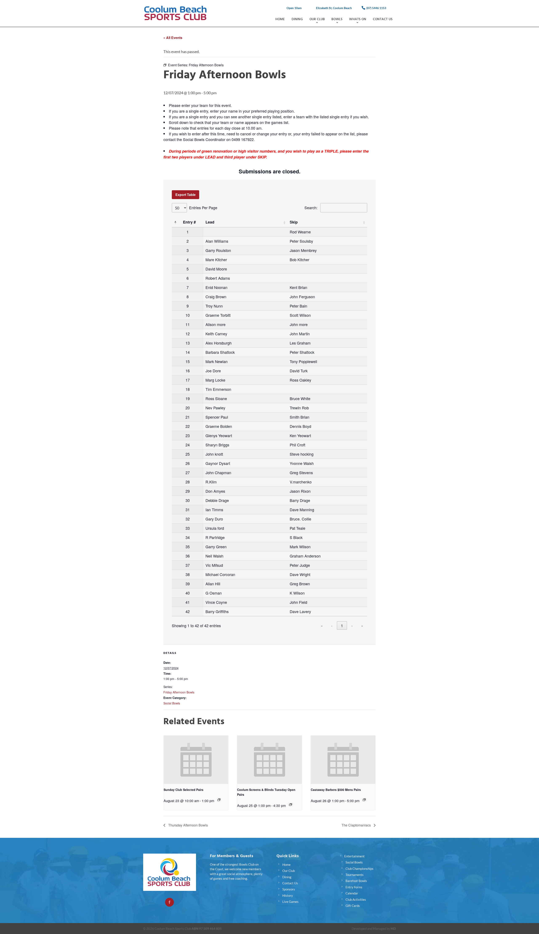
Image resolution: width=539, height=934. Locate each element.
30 (187, 500)
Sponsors (288, 889)
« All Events (172, 37)
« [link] (322, 625)
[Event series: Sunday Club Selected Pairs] (218, 799)
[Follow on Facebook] (169, 902)
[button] (175, 222)
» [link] (362, 625)
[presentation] (196, 760)
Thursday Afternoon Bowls (187, 825)
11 (187, 324)
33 (187, 528)
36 (187, 556)
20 (187, 407)
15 (187, 361)
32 (187, 519)
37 (187, 565)
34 (187, 537)
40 (187, 593)
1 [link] (342, 625)
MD (393, 928)
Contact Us (382, 19)
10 (187, 315)
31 (187, 509)
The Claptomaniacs (357, 825)
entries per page (203, 207)
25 (187, 454)
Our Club (317, 19)
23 (187, 435)
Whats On (357, 19)
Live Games (290, 901)
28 (187, 481)
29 (187, 491)
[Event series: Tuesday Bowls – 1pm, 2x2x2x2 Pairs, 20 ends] (290, 804)
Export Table (185, 194)
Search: (311, 207)
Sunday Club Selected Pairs (183, 790)
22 (187, 426)
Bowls (336, 19)
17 (187, 380)
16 (187, 370)
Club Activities (356, 899)
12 (187, 333)
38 (187, 574)
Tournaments (355, 875)
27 (187, 472)
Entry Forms (354, 887)
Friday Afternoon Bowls (178, 692)
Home (280, 19)
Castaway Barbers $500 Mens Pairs (336, 790)
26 (187, 463)
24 (187, 444)
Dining (297, 19)
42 (187, 611)
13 (187, 343)
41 (187, 602)
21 (187, 417)
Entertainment (354, 856)
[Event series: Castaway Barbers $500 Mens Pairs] (364, 799)
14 (187, 352)
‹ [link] (331, 625)
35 (187, 546)
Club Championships (360, 868)
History (287, 895)
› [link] (352, 625)
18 (187, 389)
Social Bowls (171, 703)
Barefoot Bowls (356, 881)
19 (187, 398)
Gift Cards (353, 905)
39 (187, 583)
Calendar (352, 893)
